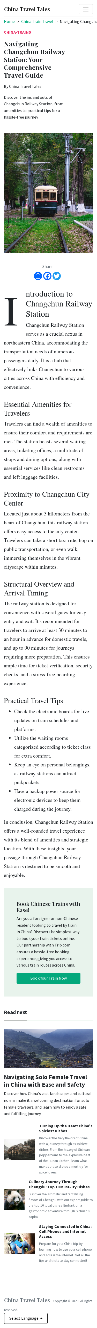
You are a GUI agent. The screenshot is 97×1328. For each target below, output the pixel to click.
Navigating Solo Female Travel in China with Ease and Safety (45, 1081)
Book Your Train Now (48, 978)
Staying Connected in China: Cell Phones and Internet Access (65, 1231)
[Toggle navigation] (86, 9)
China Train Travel (37, 21)
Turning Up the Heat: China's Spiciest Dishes (66, 1128)
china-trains (17, 32)
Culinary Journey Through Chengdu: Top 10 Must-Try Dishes (59, 1184)
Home (9, 21)
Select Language (24, 1318)
